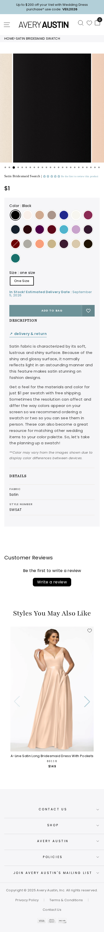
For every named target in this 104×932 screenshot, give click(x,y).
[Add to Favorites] (87, 57)
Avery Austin (53, 841)
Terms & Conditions (66, 900)
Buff (40, 215)
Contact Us (53, 809)
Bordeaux (27, 229)
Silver (27, 244)
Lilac (76, 229)
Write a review (52, 582)
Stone (52, 215)
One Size (22, 280)
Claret (15, 244)
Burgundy (52, 229)
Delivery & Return (28, 333)
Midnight (15, 229)
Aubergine (64, 244)
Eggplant (88, 229)
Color (20, 206)
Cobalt (64, 215)
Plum (88, 215)
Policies (53, 857)
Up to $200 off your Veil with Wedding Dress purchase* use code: (52, 7)
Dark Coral (40, 244)
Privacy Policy (27, 900)
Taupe (76, 244)
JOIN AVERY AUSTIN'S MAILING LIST (52, 873)
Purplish (40, 229)
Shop (53, 825)
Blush (27, 215)
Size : (22, 272)
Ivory (76, 215)
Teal (15, 258)
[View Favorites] (89, 22)
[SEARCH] (81, 22)
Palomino (52, 244)
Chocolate (88, 244)
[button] (52, 176)
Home (9, 38)
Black (15, 215)
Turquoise (64, 229)
